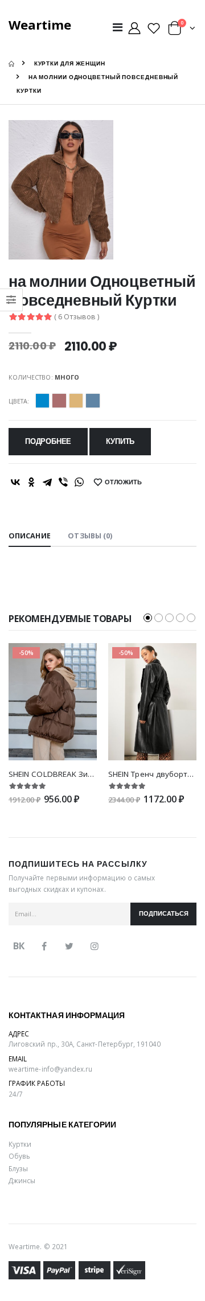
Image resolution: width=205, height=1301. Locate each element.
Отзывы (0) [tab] (90, 536)
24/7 (16, 1093)
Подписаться (163, 913)
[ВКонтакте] (15, 482)
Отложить (123, 482)
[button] (181, 30)
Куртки (20, 1143)
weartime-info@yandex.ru (50, 1068)
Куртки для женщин (69, 63)
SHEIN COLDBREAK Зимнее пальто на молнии (94, 774)
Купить (120, 441)
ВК (18, 946)
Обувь (19, 1155)
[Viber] (63, 482)
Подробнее (48, 441)
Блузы (18, 1168)
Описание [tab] (30, 536)
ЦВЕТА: (19, 401)
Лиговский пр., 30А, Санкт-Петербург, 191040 (85, 1043)
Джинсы (22, 1180)
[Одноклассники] (31, 482)
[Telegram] (47, 482)
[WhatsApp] (79, 482)
